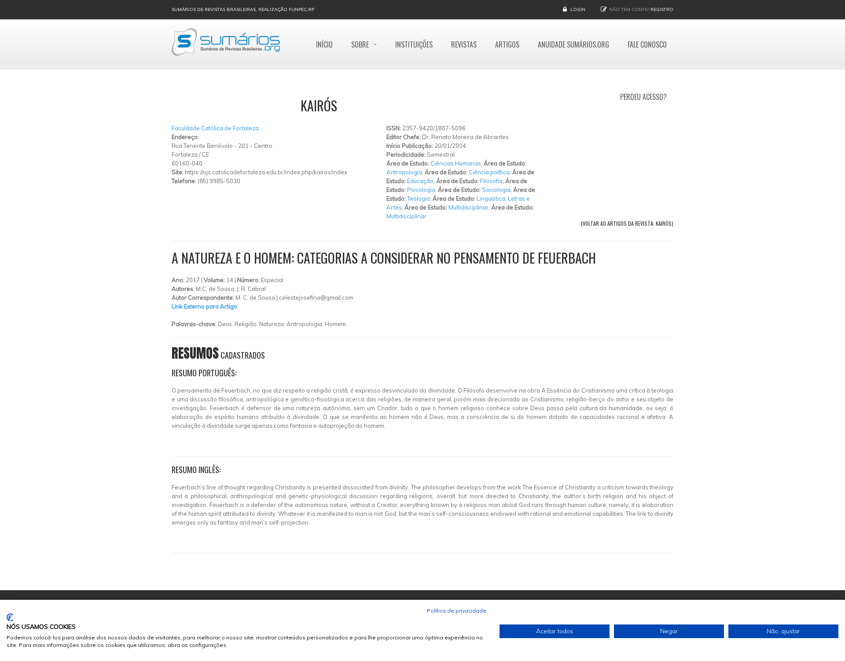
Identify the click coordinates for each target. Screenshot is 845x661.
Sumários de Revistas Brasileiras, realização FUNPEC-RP (243, 9)
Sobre (361, 44)
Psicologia (421, 189)
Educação (420, 180)
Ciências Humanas (455, 163)
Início (324, 44)
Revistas (464, 44)
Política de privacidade (456, 610)
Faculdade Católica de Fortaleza (215, 128)
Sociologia (496, 189)
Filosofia (491, 180)
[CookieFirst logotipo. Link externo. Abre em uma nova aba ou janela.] (10, 617)
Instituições (414, 44)
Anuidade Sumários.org (573, 44)
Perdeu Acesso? (643, 97)
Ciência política (489, 172)
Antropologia (404, 172)
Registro (661, 9)
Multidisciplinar (468, 207)
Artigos (507, 44)
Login (577, 9)
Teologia (418, 198)
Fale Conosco (647, 44)
